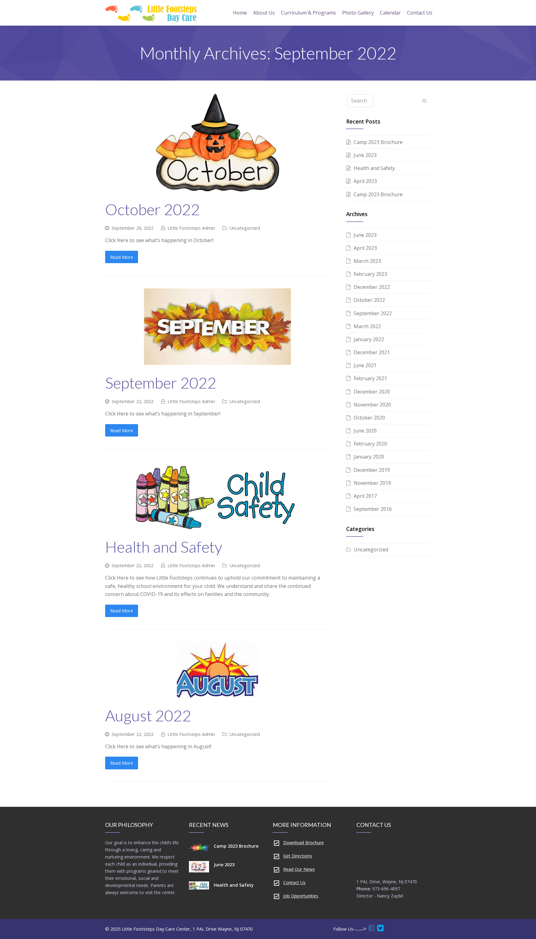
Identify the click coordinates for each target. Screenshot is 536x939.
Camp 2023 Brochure (378, 142)
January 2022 (369, 339)
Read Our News (299, 869)
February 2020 (370, 443)
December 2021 (372, 352)
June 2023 (365, 155)
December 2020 (372, 391)
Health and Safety (163, 546)
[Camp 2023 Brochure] (199, 848)
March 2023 (367, 261)
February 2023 (370, 274)
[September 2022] (217, 361)
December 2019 (372, 470)
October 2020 (369, 417)
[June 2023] (199, 867)
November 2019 (372, 483)
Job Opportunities (300, 896)
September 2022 (160, 382)
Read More (121, 257)
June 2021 (365, 365)
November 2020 (372, 404)
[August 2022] (217, 693)
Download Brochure (303, 843)
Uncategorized (244, 228)
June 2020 (365, 430)
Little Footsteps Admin (191, 228)
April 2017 (365, 496)
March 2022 (367, 326)
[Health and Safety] (217, 525)
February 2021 (370, 378)
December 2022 (372, 287)
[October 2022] (217, 187)
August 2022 (148, 715)
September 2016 (373, 509)
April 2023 (365, 181)
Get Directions (297, 856)
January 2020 (369, 456)
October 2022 (152, 209)
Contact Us (294, 882)
